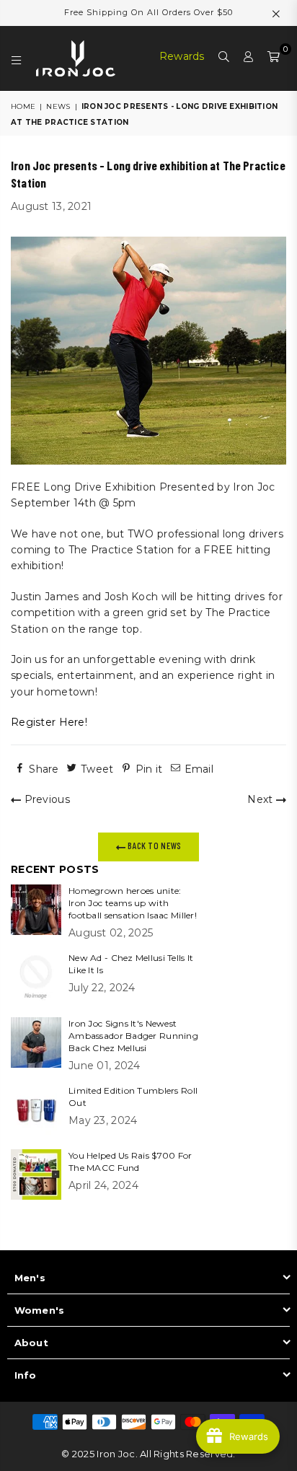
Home (23, 106)
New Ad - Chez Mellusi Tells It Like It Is (130, 963)
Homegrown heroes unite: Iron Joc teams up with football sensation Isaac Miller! (132, 903)
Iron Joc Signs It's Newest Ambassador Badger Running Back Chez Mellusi (133, 1035)
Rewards (182, 56)
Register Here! (49, 722)
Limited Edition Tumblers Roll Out (133, 1096)
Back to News (153, 845)
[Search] (224, 58)
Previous (45, 799)
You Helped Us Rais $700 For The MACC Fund (130, 1161)
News (58, 106)
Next (261, 799)
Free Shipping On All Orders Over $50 (148, 12)
